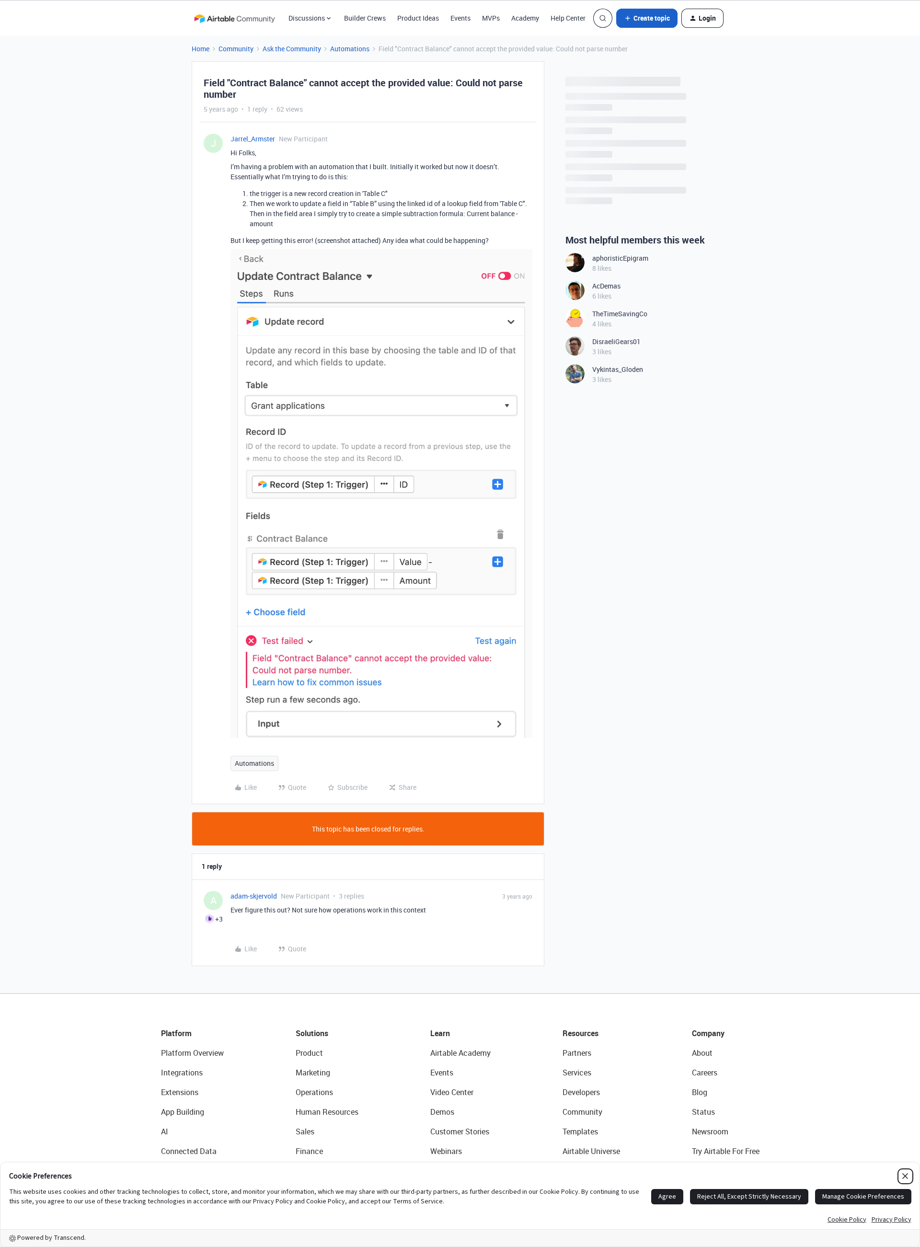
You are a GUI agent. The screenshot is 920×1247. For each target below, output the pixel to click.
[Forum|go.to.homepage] (234, 18)
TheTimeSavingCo (619, 313)
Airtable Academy (460, 1053)
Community (235, 48)
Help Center (568, 18)
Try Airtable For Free (725, 1151)
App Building (182, 1112)
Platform (176, 1033)
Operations (314, 1092)
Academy (525, 18)
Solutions (312, 1033)
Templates (580, 1131)
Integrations (182, 1072)
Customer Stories (459, 1131)
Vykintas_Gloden (617, 369)
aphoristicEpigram (620, 258)
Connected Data (189, 1151)
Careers (704, 1072)
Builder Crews (365, 18)
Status (703, 1112)
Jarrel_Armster (252, 138)
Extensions (179, 1092)
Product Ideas (418, 18)
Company (708, 1033)
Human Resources (327, 1112)
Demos (442, 1112)
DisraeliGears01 (616, 341)
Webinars (446, 1151)
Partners (577, 1053)
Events (460, 18)
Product (309, 1053)
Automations (349, 48)
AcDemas (606, 285)
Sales (305, 1131)
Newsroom (710, 1131)
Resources (580, 1033)
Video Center (451, 1092)
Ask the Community (292, 48)
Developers (581, 1092)
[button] (647, 18)
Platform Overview (192, 1053)
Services (577, 1072)
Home (200, 48)
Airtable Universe (591, 1151)
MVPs (491, 18)
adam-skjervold (253, 896)
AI (164, 1131)
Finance (309, 1151)
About (702, 1053)
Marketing (313, 1072)
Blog (699, 1092)
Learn (440, 1033)
